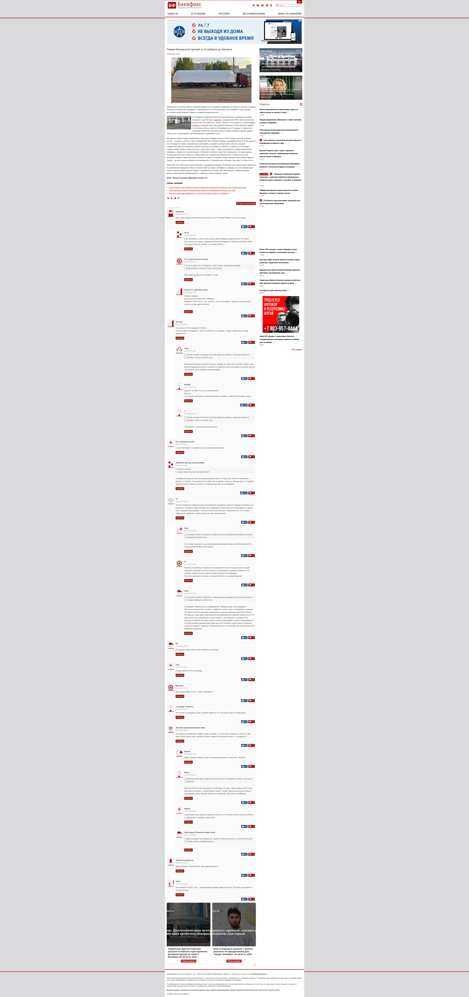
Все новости (297, 349)
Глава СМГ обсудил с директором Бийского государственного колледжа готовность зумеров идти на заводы (279, 339)
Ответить (179, 222)
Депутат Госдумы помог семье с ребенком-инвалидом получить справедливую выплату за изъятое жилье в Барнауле (279, 153)
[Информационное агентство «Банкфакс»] (188, 5)
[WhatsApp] (178, 198)
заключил (217, 120)
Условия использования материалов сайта (195, 990)
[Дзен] (263, 5)
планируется (209, 165)
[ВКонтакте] (258, 5)
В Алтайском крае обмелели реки (273, 290)
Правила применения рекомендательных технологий (249, 990)
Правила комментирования (220, 990)
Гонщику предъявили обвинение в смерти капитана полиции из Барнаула (199, 193)
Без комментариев (254, 13)
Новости (173, 13)
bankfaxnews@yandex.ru (259, 974)
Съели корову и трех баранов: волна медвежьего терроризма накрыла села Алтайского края (207, 187)
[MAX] (267, 5)
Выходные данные (173, 990)
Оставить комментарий (246, 203)
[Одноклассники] (271, 5)
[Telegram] (253, 5)
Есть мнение (198, 13)
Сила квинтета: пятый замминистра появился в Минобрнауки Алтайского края (202, 190)
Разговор (224, 13)
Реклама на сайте (274, 990)
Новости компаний (289, 13)
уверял (237, 128)
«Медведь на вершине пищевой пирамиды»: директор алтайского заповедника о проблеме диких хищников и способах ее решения (280, 177)
